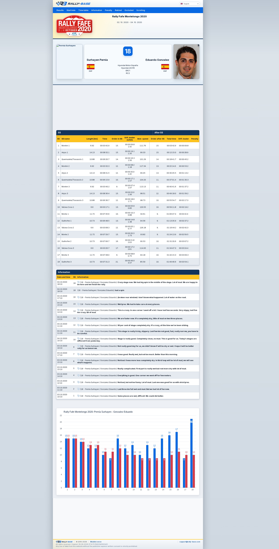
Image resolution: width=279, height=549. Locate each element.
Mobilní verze (95, 542)
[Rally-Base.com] (74, 3)
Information (96, 10)
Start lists (71, 10)
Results (60, 10)
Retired (118, 10)
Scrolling (140, 10)
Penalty (108, 10)
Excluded (129, 10)
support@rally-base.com (189, 542)
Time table (83, 10)
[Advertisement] (215, 45)
